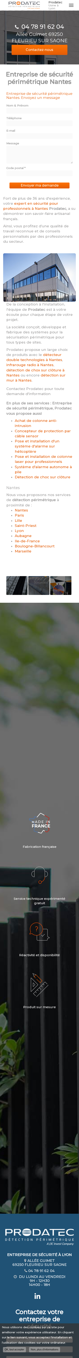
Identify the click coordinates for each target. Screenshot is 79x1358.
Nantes (21, 510)
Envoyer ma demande (40, 185)
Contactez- (39, 50)
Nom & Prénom (17, 105)
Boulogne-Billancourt (35, 546)
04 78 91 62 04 (42, 26)
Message (12, 143)
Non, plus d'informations (44, 1349)
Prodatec (55, 5)
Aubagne (23, 536)
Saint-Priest (25, 526)
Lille (18, 520)
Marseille (23, 551)
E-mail (10, 130)
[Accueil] (24, 5)
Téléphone (14, 118)
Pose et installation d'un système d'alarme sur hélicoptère (37, 446)
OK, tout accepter (14, 1349)
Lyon (19, 531)
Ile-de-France (27, 541)
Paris (19, 515)
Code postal (15, 168)
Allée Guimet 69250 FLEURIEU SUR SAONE (40, 37)
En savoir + (17, 585)
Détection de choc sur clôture (42, 477)
